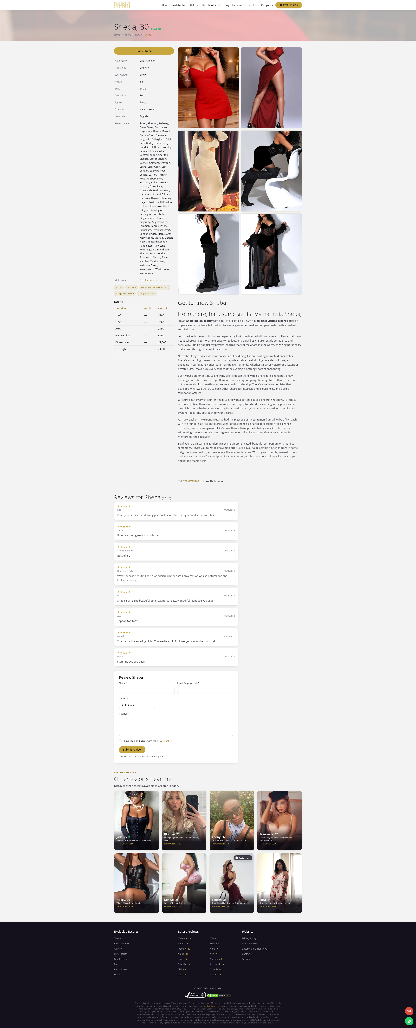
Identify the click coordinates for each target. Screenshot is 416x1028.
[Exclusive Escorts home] (122, 5)
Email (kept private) (188, 683)
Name (123, 683)
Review (124, 713)
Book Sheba (144, 51)
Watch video (245, 858)
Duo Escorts (214, 5)
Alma (212, 948)
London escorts (214, 1006)
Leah (180, 959)
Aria (212, 953)
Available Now (179, 5)
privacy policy (164, 740)
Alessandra (216, 964)
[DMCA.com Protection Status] (219, 995)
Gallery (194, 5)
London (138, 34)
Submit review (132, 749)
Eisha (181, 969)
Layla (180, 974)
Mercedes (183, 938)
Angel (181, 943)
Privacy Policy (249, 938)
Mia (212, 938)
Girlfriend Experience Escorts (154, 287)
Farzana (214, 974)
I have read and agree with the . (147, 740)
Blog (226, 5)
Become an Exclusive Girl (255, 948)
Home (165, 5)
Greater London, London (153, 280)
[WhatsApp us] (409, 1021)
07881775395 (289, 4)
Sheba (213, 943)
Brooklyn (182, 964)
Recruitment (238, 5)
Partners (246, 959)
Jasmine (182, 948)
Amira (181, 953)
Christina (215, 959)
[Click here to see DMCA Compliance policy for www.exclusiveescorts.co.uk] (195, 995)
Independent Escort (125, 293)
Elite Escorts (120, 953)
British (119, 287)
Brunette (132, 287)
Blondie (214, 969)
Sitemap (118, 938)
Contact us (248, 953)
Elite (203, 5)
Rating (123, 698)
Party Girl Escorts (147, 293)
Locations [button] (253, 5)
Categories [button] (267, 5)
